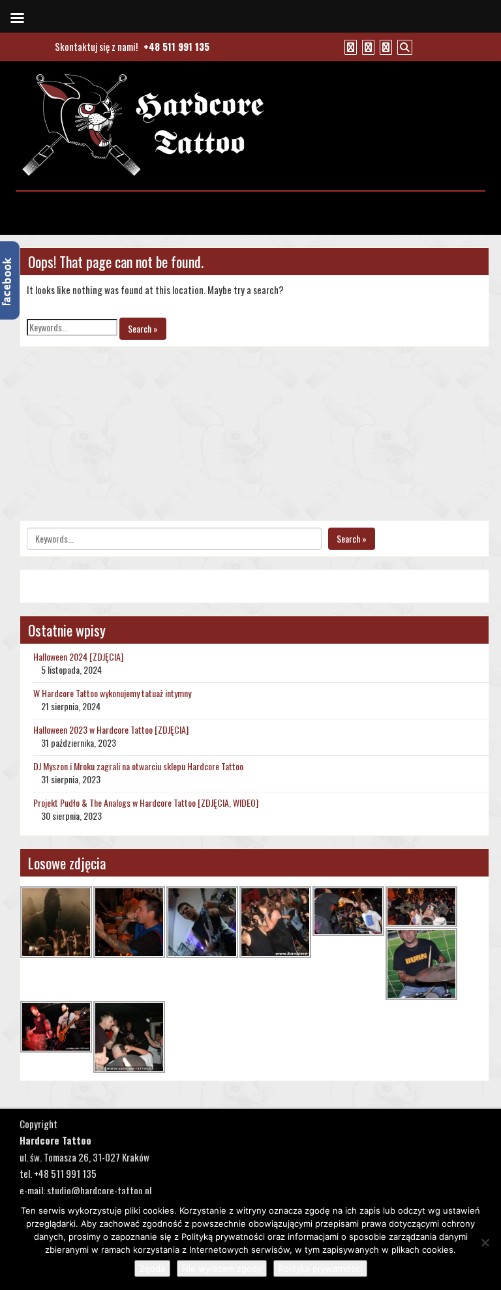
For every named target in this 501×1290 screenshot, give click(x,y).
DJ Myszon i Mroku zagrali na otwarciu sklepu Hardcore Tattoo (138, 766)
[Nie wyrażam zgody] (484, 1242)
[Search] (403, 46)
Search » (143, 328)
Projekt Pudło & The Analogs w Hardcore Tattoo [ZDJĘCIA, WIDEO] (145, 802)
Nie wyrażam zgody (222, 1268)
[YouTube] (366, 46)
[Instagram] (384, 46)
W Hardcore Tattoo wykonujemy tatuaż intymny (112, 693)
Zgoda (152, 1268)
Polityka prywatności (320, 1268)
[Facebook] (349, 46)
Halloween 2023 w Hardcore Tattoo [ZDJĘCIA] (111, 729)
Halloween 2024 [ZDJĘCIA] (78, 656)
